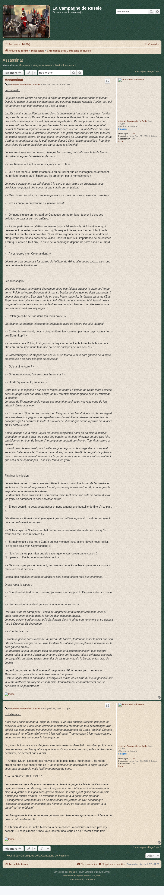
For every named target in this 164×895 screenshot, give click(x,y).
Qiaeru (97, 875)
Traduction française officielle (77, 875)
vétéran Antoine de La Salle (132, 121)
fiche (120, 141)
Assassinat (13, 60)
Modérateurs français (30, 65)
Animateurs (48, 65)
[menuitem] (26, 44)
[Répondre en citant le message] (107, 80)
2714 (132, 133)
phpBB (72, 872)
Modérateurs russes (65, 65)
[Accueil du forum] (28, 21)
